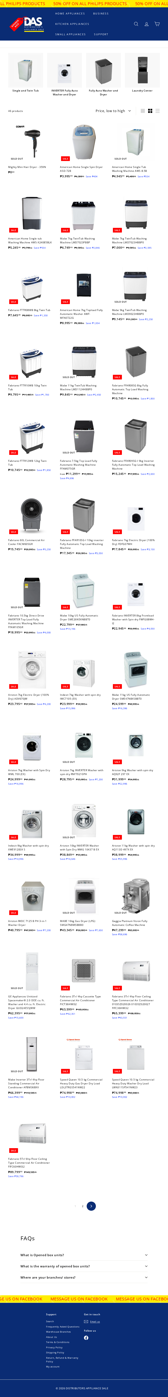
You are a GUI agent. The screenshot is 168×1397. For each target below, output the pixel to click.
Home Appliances (70, 13)
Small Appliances (70, 34)
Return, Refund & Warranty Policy (62, 1359)
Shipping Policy (55, 1352)
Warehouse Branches (58, 1331)
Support (101, 34)
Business (101, 13)
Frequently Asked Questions (62, 1326)
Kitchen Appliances (72, 24)
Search (50, 1321)
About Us (51, 1337)
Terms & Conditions (57, 1342)
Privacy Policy (54, 1347)
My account (53, 1366)
